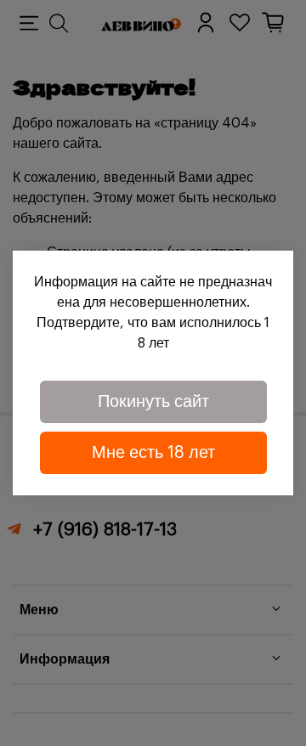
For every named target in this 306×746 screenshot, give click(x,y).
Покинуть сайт (153, 401)
